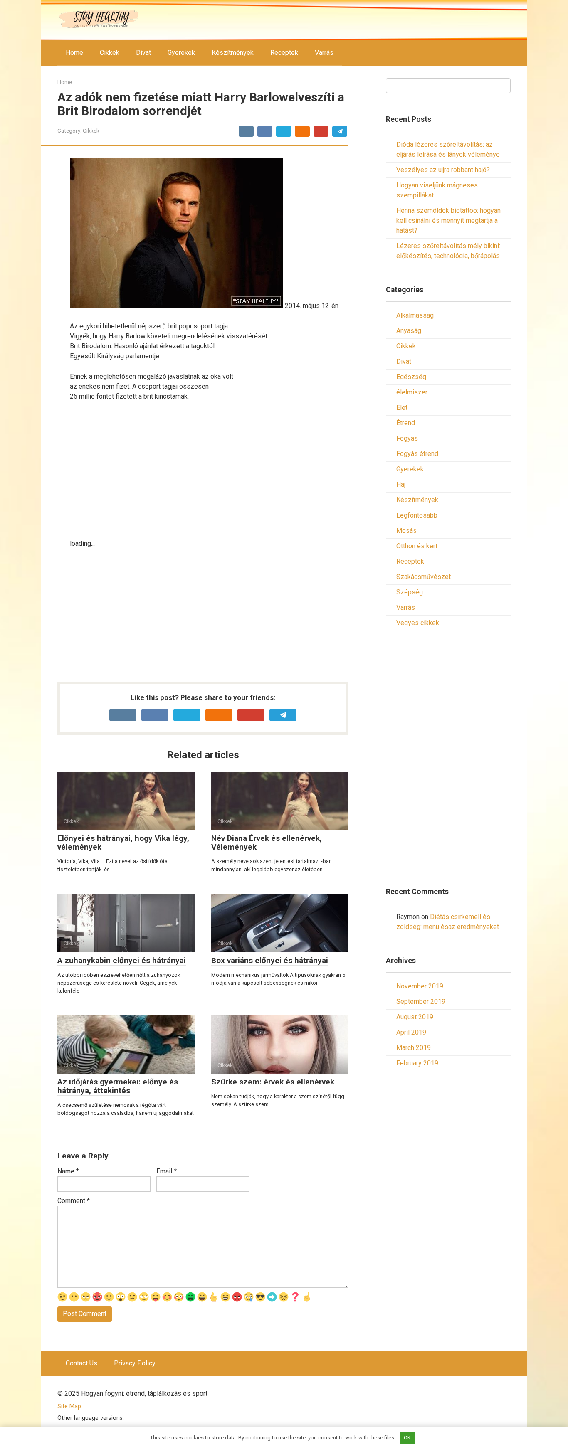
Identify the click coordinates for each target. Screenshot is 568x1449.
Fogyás (407, 438)
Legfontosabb (416, 515)
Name (68, 1171)
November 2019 (419, 986)
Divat (143, 53)
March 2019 (413, 1048)
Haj (400, 484)
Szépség (409, 592)
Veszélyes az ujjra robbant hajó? (443, 170)
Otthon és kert (416, 546)
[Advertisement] (209, 470)
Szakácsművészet (423, 577)
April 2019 (411, 1032)
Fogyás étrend (417, 454)
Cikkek (109, 53)
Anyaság (408, 331)
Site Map (69, 1406)
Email (166, 1171)
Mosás (406, 531)
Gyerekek (181, 53)
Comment (73, 1201)
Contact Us (81, 1363)
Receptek (284, 53)
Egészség (411, 377)
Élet (401, 408)
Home (74, 53)
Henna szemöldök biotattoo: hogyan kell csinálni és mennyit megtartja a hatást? (448, 220)
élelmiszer (411, 392)
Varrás (324, 53)
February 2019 (417, 1063)
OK (407, 1437)
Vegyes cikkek (417, 623)
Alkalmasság (415, 315)
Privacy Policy (135, 1363)
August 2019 (414, 1017)
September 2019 (420, 1001)
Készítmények (233, 53)
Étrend (405, 423)
